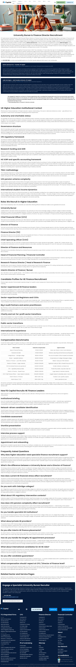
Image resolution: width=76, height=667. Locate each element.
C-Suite (40, 651)
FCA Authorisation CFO (6, 642)
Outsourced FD (42, 628)
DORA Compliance (5, 651)
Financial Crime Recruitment (7, 660)
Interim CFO (22, 622)
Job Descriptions (42, 652)
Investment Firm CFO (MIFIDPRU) (8, 640)
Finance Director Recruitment (14, 578)
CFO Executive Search (24, 635)
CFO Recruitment (23, 631)
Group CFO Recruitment (25, 638)
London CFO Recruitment (25, 629)
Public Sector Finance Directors (64, 577)
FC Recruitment (61, 624)
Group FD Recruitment (44, 638)
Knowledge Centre (62, 636)
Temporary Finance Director (45, 636)
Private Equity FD (42, 640)
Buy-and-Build (23, 652)
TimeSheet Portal (42, 660)
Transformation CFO (24, 636)
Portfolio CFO (23, 620)
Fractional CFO (23, 617)
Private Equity (23, 645)
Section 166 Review (5, 656)
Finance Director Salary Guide (45, 626)
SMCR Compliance (5, 654)
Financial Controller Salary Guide (65, 628)
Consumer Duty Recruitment (7, 649)
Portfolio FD (41, 620)
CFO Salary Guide (23, 626)
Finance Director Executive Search (46, 635)
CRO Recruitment (5, 620)
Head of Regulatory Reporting (7, 629)
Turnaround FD (42, 624)
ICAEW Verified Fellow (16, 66)
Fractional (41, 647)
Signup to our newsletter (67, 609)
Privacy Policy (42, 654)
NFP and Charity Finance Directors (48, 577)
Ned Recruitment (23, 658)
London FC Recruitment (63, 626)
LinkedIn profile (20, 81)
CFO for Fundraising (24, 649)
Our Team (60, 640)
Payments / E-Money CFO (6, 638)
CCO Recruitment (5, 622)
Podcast (59, 638)
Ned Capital (60, 652)
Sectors (59, 642)
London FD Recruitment (44, 629)
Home (31, 27)
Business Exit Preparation (25, 656)
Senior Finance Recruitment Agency (43, 578)
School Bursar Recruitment (32, 577)
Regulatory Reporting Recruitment (8, 631)
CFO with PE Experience (25, 640)
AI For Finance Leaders (44, 656)
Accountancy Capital (62, 651)
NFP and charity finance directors (26, 320)
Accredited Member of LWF (66, 659)
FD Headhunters (42, 633)
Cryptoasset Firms (5, 644)
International (61, 644)
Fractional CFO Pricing (25, 624)
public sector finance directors (32, 327)
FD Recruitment (42, 631)
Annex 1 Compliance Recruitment (8, 647)
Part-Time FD (42, 619)
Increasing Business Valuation (26, 654)
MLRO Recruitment (5, 624)
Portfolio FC (60, 620)
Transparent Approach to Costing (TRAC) (13, 172)
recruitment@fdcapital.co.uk (21, 60)
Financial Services (5, 661)
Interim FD (41, 622)
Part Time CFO (23, 619)
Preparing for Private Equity (26, 647)
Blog (40, 645)
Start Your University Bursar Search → (12, 601)
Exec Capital (60, 649)
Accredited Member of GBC (66, 657)
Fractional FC (61, 617)
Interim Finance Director (28, 578)
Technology (41, 649)
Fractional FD (42, 617)
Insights (59, 635)
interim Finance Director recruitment (13, 274)
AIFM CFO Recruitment (6, 636)
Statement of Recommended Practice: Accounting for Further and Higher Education (41, 162)
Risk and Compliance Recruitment (8, 658)
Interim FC (60, 622)
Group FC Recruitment (63, 629)
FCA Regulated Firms (5, 635)
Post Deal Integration (24, 651)
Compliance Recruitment (6, 628)
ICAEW (46, 42)
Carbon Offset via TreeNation (66, 661)
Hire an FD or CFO (56, 578)
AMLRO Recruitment (5, 626)
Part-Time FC (61, 619)
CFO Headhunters (24, 633)
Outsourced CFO (23, 628)
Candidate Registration (44, 658)
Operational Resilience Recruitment (8, 652)
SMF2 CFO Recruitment (6, 619)
